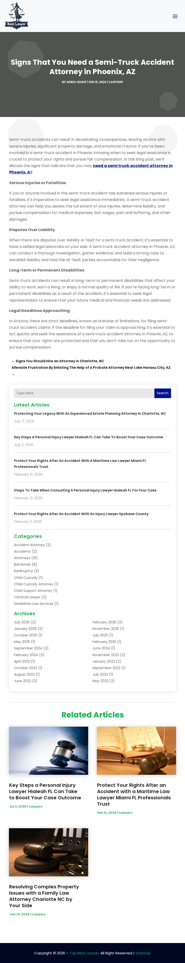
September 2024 (28, 648)
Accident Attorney (29, 545)
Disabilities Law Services (33, 603)
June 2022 (22, 681)
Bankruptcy (23, 571)
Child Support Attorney (33, 590)
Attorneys (22, 558)
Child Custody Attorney (33, 584)
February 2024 (26, 655)
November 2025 (105, 628)
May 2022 (100, 681)
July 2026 (22, 622)
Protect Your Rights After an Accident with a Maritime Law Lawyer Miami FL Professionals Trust (134, 794)
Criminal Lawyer (27, 597)
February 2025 (104, 641)
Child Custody (26, 577)
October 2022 (25, 668)
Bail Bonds (22, 564)
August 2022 (24, 674)
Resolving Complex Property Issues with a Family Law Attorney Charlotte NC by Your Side (44, 896)
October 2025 (25, 635)
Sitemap (143, 953)
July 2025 (100, 635)
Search (163, 393)
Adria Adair (76, 82)
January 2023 (103, 661)
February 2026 (104, 622)
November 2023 (105, 655)
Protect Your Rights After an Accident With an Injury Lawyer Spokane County (81, 513)
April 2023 (22, 661)
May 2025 (22, 641)
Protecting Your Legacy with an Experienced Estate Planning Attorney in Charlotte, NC (90, 413)
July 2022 (100, 674)
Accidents (22, 551)
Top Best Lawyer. (84, 953)
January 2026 (25, 628)
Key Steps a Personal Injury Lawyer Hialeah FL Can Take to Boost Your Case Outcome (88, 437)
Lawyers (116, 82)
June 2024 (101, 648)
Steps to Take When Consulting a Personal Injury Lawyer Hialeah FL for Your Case (85, 490)
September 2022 (106, 668)
